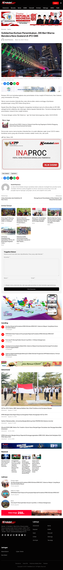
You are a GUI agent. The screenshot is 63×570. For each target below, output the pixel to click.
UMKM (52, 8)
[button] (17, 83)
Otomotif (31, 8)
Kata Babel (4, 555)
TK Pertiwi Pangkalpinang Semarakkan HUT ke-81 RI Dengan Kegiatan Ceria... (7, 240)
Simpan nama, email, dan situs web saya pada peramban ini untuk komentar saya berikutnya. (31, 285)
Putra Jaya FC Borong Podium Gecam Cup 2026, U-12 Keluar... (7, 219)
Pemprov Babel (14, 480)
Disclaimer (18, 563)
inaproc (56, 3)
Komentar (7, 257)
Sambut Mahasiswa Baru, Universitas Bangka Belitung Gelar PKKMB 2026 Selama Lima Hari (27, 421)
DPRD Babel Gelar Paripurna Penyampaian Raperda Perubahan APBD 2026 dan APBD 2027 (29, 333)
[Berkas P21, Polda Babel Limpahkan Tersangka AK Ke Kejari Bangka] (39, 215)
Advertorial (6, 8)
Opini (34, 533)
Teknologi (50, 540)
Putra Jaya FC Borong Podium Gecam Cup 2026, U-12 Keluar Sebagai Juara (25, 340)
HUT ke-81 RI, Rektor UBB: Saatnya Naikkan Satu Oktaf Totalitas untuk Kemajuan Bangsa (26, 408)
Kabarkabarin (5, 551)
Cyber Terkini (19, 551)
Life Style (35, 540)
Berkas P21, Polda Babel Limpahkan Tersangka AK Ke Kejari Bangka (39, 219)
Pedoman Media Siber (36, 563)
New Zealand (5, 173)
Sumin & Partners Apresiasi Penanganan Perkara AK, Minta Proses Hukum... (23, 220)
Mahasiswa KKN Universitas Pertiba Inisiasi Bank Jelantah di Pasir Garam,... (23, 239)
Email (33, 278)
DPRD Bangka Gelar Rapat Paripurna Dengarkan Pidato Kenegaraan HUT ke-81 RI (24, 414)
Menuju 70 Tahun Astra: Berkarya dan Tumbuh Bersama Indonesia (5, 463)
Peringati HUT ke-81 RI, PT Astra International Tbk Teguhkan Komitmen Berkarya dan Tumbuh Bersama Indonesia (16, 466)
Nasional (35, 529)
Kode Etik (25, 563)
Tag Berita (13, 173)
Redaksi (45, 563)
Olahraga (45, 8)
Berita (19, 8)
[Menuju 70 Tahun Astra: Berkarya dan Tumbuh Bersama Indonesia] (5, 459)
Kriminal (38, 8)
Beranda (13, 8)
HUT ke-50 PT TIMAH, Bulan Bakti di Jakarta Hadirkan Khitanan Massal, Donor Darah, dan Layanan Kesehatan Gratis (36, 466)
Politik (57, 8)
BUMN (25, 8)
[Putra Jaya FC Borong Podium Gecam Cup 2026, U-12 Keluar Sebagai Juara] (8, 215)
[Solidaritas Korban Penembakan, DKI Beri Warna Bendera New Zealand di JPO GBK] (31, 76)
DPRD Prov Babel (15, 490)
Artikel (34, 537)
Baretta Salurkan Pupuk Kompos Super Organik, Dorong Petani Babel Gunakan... (55, 220)
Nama (6, 278)
